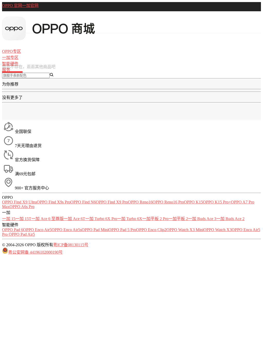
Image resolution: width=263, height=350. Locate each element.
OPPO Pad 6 (12, 230)
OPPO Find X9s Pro (53, 202)
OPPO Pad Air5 (22, 234)
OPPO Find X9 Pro (112, 202)
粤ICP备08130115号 (70, 245)
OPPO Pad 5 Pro (122, 230)
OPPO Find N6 (83, 202)
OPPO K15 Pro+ (217, 202)
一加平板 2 (178, 219)
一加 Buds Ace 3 (202, 219)
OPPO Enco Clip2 (151, 230)
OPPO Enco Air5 (37, 230)
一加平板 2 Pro (155, 219)
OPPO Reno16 (140, 202)
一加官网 (30, 5)
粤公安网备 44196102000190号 (35, 252)
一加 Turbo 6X (129, 219)
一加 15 (8, 219)
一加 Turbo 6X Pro (101, 219)
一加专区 (10, 57)
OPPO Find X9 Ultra (19, 202)
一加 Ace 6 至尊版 (47, 219)
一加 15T (23, 219)
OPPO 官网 (12, 5)
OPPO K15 (193, 202)
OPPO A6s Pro (22, 206)
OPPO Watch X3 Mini (184, 230)
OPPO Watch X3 (217, 230)
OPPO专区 (11, 51)
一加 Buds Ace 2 (230, 219)
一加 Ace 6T (74, 219)
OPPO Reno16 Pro (168, 202)
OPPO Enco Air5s (67, 230)
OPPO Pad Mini (95, 230)
